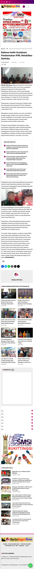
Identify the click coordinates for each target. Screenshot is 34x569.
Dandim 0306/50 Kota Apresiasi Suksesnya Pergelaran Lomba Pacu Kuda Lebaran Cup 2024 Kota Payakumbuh (17, 147)
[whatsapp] (9, 266)
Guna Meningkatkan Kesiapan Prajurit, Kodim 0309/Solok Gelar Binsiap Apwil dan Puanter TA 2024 (8, 341)
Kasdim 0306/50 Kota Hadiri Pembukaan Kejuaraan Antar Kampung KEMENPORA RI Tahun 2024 (17, 164)
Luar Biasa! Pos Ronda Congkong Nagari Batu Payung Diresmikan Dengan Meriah (8, 360)
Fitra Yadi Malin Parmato (24, 564)
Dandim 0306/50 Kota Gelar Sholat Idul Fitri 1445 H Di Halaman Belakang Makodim (17, 152)
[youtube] (6, 2)
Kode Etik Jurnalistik (25, 544)
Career (27, 545)
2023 (17, 420)
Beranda (3, 48)
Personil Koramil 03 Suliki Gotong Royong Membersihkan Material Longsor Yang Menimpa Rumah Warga (16, 175)
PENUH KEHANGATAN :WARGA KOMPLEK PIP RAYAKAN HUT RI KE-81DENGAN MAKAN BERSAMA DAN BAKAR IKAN (21, 512)
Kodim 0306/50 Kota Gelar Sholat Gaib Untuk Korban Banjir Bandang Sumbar (16, 170)
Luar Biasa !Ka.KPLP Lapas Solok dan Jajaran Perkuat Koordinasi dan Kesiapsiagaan (21, 521)
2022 (17, 423)
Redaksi (5, 544)
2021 (17, 426)
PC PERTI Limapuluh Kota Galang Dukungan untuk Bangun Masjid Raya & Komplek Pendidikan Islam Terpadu (22, 480)
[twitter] (5, 266)
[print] (12, 266)
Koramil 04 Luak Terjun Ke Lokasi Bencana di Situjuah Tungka (25, 341)
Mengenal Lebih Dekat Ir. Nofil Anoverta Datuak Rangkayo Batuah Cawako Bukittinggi (22, 488)
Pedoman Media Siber (13, 544)
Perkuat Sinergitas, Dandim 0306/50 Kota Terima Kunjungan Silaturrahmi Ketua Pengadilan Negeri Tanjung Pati (16, 158)
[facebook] (2, 266)
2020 (17, 429)
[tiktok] (9, 2)
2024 (17, 417)
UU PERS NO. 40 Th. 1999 (11, 545)
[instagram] (4, 2)
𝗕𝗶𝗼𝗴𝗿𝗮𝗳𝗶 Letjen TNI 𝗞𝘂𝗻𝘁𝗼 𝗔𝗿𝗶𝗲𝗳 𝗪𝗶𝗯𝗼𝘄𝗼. (21, 472)
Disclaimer (21, 545)
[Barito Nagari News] (10, 7)
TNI (7, 48)
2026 (17, 411)
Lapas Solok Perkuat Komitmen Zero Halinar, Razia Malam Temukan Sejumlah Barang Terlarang (22, 504)
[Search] (32, 2)
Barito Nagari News (14, 564)
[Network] (24, 6)
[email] (15, 266)
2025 (17, 414)
